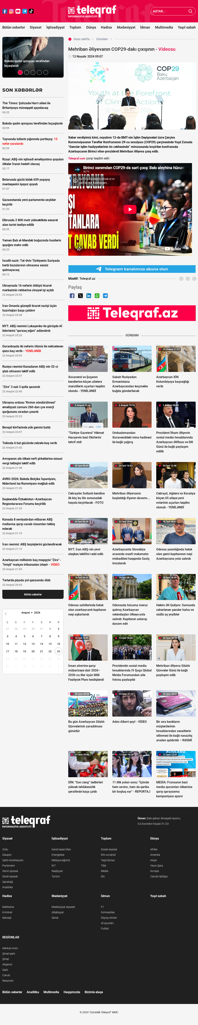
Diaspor (7, 854)
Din (103, 876)
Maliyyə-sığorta (61, 860)
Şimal (5, 959)
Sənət (55, 917)
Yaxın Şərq (156, 865)
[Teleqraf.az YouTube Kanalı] (132, 313)
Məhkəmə (8, 906)
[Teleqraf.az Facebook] (4, 11)
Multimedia (164, 27)
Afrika (153, 849)
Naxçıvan (8, 980)
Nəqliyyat (57, 871)
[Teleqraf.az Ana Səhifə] (92, 11)
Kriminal (7, 912)
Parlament (8, 865)
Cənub (6, 975)
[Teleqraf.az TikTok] (31, 11)
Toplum (75, 27)
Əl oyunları (107, 923)
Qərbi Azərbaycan (12, 860)
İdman (145, 27)
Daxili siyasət (10, 876)
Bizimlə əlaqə (94, 992)
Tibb (103, 865)
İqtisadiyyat (55, 27)
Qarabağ (7, 881)
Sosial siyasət (109, 849)
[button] (20, 72)
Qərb (5, 969)
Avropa (154, 871)
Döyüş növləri (109, 917)
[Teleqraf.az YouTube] (17, 11)
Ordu (5, 849)
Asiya (153, 860)
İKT (54, 865)
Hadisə (106, 27)
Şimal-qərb (8, 953)
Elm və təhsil (108, 854)
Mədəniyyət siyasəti (63, 906)
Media (104, 871)
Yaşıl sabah (187, 27)
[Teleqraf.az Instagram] (11, 11)
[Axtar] (190, 11)
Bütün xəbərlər (13, 27)
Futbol (105, 928)
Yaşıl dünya (108, 860)
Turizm (56, 876)
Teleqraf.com (76, 158)
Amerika (155, 854)
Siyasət (35, 27)
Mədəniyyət (126, 27)
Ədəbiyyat (58, 912)
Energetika (58, 854)
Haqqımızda (72, 992)
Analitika (7, 887)
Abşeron (7, 964)
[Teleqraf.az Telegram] (24, 11)
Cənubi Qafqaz (159, 876)
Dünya (91, 27)
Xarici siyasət (10, 871)
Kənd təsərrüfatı (61, 849)
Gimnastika (108, 912)
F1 (102, 906)
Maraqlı (6, 917)
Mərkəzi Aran (10, 948)
